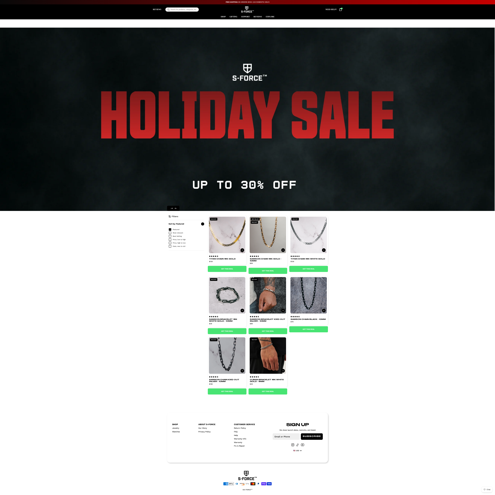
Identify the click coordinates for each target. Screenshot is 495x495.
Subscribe (312, 436)
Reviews (157, 9)
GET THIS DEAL (227, 269)
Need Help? (331, 9)
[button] (213, 256)
